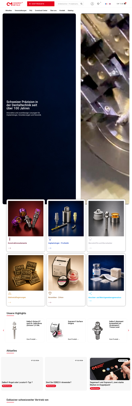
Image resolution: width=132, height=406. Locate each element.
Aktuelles (8, 10)
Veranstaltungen (20, 10)
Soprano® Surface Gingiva (34, 322)
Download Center (41, 10)
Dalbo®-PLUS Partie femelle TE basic (116, 323)
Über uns (53, 10)
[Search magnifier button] (81, 3)
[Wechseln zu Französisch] (106, 4)
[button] (128, 330)
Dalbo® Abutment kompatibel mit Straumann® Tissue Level (75, 324)
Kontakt (62, 10)
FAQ (30, 10)
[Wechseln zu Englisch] (110, 4)
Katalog (70, 10)
